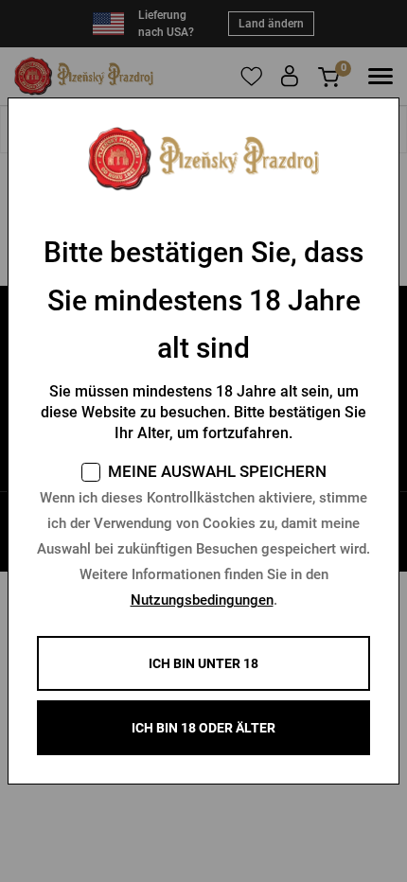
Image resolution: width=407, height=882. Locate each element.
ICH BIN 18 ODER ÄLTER (203, 727)
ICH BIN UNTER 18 (203, 663)
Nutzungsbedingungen (202, 600)
